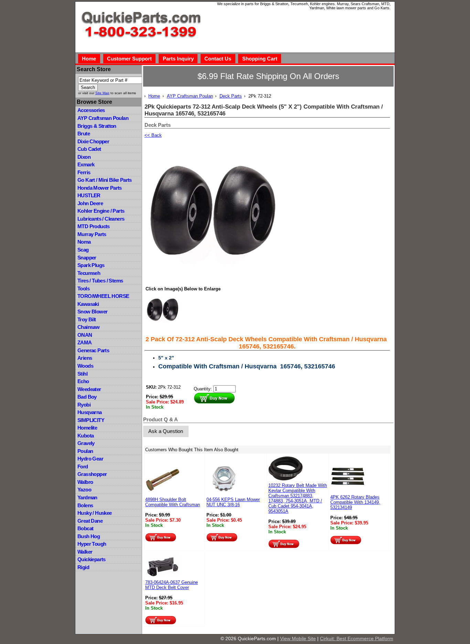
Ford (82, 466)
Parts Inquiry (178, 59)
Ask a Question (165, 431)
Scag (83, 250)
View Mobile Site (298, 638)
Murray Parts (91, 234)
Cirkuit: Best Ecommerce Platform (356, 638)
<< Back (153, 135)
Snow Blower (92, 311)
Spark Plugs (90, 265)
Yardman (87, 497)
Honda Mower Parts (99, 188)
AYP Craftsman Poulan (102, 118)
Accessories (91, 110)
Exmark (85, 164)
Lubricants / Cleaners (100, 219)
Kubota (85, 435)
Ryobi (83, 405)
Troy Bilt (86, 319)
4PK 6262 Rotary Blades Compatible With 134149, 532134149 (355, 502)
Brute (83, 133)
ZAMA (84, 342)
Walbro (85, 482)
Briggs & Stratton (96, 126)
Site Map (102, 93)
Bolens (85, 505)
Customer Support (129, 59)
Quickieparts (91, 559)
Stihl (82, 374)
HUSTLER (88, 195)
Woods (85, 366)
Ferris (83, 172)
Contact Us (217, 59)
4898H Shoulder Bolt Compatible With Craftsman (172, 502)
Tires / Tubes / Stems (100, 281)
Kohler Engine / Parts (100, 211)
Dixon (83, 157)
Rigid (83, 567)
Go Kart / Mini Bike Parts (104, 180)
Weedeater (89, 389)
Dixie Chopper (93, 141)
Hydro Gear (90, 459)
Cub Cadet (89, 149)
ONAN (84, 335)
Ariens (84, 358)
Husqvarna (89, 412)
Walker (84, 552)
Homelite (87, 428)
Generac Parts (93, 350)
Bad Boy (87, 397)
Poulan (85, 451)
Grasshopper (92, 474)
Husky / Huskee (94, 513)
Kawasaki (88, 304)
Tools (83, 288)
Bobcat (85, 528)
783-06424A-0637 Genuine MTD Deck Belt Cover (171, 585)
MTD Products (93, 226)
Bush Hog (88, 536)
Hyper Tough (91, 544)
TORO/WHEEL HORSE (103, 296)
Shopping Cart (259, 59)
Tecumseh (88, 273)
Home (89, 59)
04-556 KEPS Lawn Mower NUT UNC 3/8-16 (233, 502)
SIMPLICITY (90, 420)
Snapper (86, 257)
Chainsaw (88, 327)
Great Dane (90, 521)
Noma (84, 242)
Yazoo (84, 489)
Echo (83, 381)
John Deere (90, 203)
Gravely (86, 443)
